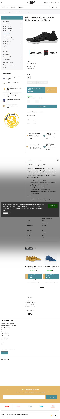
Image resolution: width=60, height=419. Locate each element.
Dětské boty (6, 21)
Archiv (4, 353)
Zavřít (53, 125)
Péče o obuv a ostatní (8, 62)
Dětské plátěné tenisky (9, 39)
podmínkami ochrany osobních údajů (37, 392)
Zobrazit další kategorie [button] (47, 218)
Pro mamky (5, 51)
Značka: (30, 61)
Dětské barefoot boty (8, 31)
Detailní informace (31, 115)
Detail (33, 259)
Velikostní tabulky (5, 334)
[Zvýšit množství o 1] (37, 101)
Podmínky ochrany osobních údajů (8, 325)
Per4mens (17, 417)
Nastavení (5, 213)
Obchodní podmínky (5, 327)
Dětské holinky (6, 44)
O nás (2, 342)
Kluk (42, 225)
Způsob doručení (4, 336)
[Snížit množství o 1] (28, 101)
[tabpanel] (33, 269)
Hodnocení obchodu (5, 330)
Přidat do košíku (42, 106)
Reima (43, 228)
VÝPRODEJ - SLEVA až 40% (9, 65)
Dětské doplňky (6, 54)
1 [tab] (42, 287)
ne (42, 230)
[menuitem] (5, 7)
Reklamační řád (4, 338)
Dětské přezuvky (7, 41)
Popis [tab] (30, 160)
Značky (4, 68)
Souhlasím (52, 205)
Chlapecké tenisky (8, 37)
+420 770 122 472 (30, 310)
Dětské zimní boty (7, 24)
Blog (2, 344)
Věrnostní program (5, 332)
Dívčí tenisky (6, 35)
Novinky (5, 49)
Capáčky (5, 46)
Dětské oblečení (7, 57)
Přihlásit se (51, 397)
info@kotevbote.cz (30, 306)
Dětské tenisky (6, 33)
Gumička (43, 233)
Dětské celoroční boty (8, 28)
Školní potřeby (6, 59)
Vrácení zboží (4, 340)
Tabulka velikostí (31, 82)
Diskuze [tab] (40, 160)
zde (3, 210)
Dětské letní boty (7, 26)
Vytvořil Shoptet (56, 415)
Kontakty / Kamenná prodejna (50, 2)
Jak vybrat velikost (42, 82)
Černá (43, 235)
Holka (45, 225)
